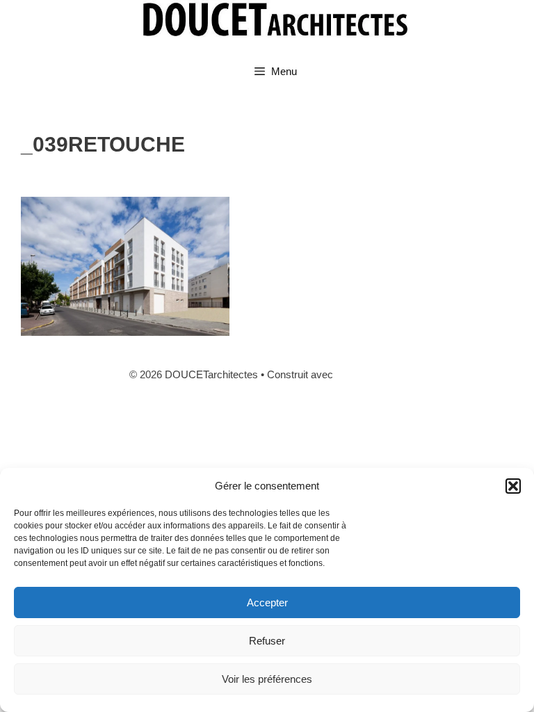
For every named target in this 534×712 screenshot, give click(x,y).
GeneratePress (370, 374)
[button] (513, 486)
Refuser (267, 641)
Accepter (267, 602)
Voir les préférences (267, 679)
